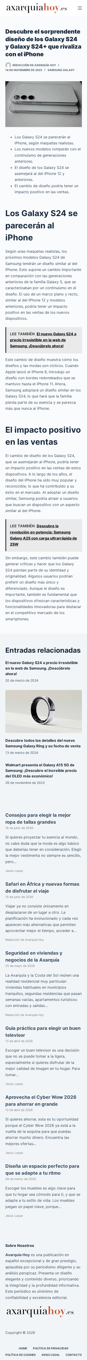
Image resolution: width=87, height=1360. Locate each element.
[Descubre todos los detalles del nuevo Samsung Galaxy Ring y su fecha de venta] (43, 711)
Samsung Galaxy (61, 70)
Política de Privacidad (50, 1348)
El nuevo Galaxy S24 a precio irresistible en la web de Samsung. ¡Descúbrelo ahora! (41, 668)
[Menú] (80, 8)
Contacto (74, 1355)
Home (23, 1348)
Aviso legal (51, 1355)
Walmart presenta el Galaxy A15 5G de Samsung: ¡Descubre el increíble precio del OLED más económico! (41, 770)
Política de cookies (20, 1355)
